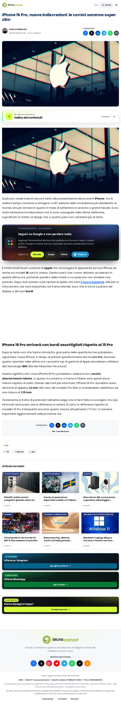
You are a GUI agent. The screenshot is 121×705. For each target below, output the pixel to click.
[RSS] (87, 663)
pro (33, 451)
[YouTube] (57, 663)
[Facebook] (85, 33)
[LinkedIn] (97, 33)
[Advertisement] (60, 307)
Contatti (62, 698)
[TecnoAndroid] (14, 5)
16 (8, 451)
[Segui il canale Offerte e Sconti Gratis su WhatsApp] (72, 663)
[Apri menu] (116, 5)
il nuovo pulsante (92, 282)
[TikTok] (80, 663)
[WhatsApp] (110, 33)
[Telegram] (104, 33)
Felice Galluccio (18, 29)
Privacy (75, 698)
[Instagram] (49, 663)
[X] (91, 33)
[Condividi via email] (116, 33)
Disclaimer (48, 698)
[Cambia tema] (96, 5)
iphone (20, 451)
